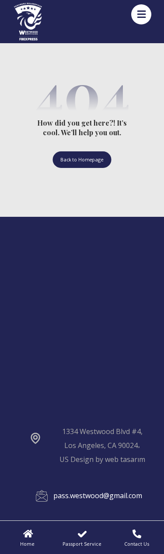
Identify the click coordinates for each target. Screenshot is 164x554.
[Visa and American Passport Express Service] (28, 21)
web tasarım (125, 459)
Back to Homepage (81, 159)
